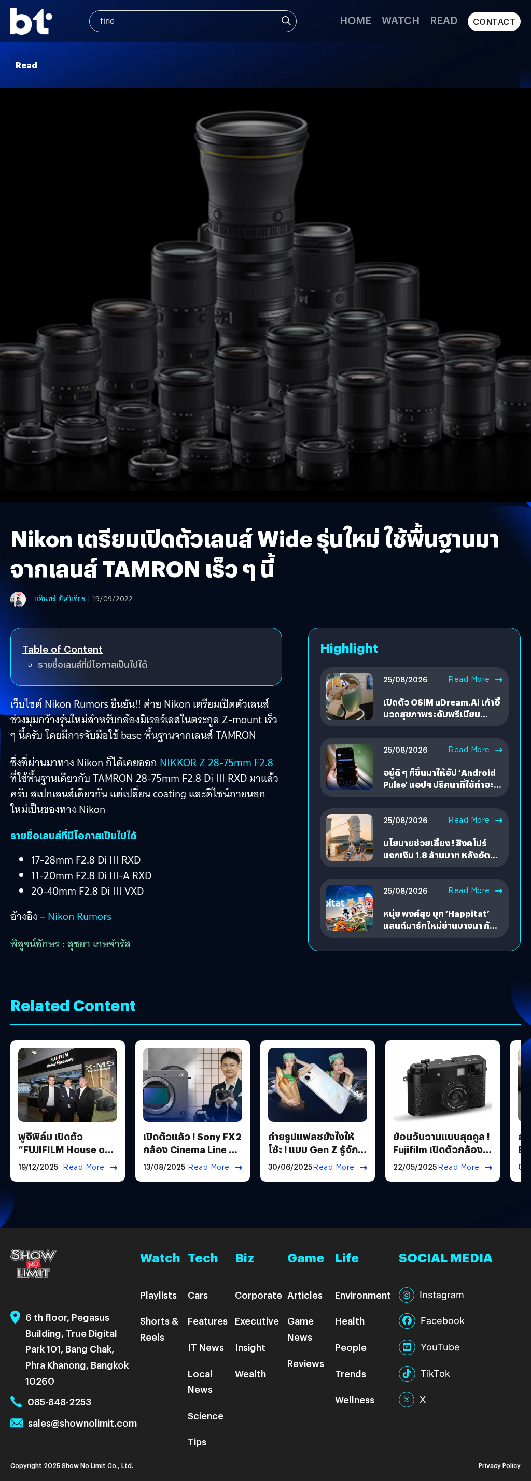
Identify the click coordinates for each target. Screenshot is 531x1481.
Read (443, 19)
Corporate (258, 1294)
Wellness (354, 1399)
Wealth (250, 1373)
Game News (300, 1328)
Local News (200, 1381)
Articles (305, 1294)
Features (208, 1320)
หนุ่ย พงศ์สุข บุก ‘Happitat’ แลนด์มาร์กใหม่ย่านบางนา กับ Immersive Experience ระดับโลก (440, 931)
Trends (350, 1373)
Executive (257, 1320)
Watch (401, 19)
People (351, 1347)
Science (205, 1415)
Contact (494, 21)
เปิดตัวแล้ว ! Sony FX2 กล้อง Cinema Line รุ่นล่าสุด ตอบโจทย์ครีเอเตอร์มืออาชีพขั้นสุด (192, 1156)
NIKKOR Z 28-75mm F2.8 (216, 762)
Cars (198, 1294)
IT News (206, 1347)
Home (355, 19)
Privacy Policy (500, 1465)
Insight (250, 1347)
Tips (197, 1441)
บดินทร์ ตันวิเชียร (60, 599)
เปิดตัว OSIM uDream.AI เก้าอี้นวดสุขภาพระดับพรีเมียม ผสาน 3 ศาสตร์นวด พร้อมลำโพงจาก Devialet (441, 719)
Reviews (305, 1363)
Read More (469, 679)
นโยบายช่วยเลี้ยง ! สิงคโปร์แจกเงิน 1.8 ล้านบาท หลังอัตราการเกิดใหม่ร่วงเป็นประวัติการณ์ (441, 860)
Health (350, 1320)
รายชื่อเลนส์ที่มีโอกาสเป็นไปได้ (92, 664)
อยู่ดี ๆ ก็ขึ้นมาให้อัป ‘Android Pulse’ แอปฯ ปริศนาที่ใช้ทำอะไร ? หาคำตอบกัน (442, 784)
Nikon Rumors (79, 916)
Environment (363, 1294)
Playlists (158, 1294)
